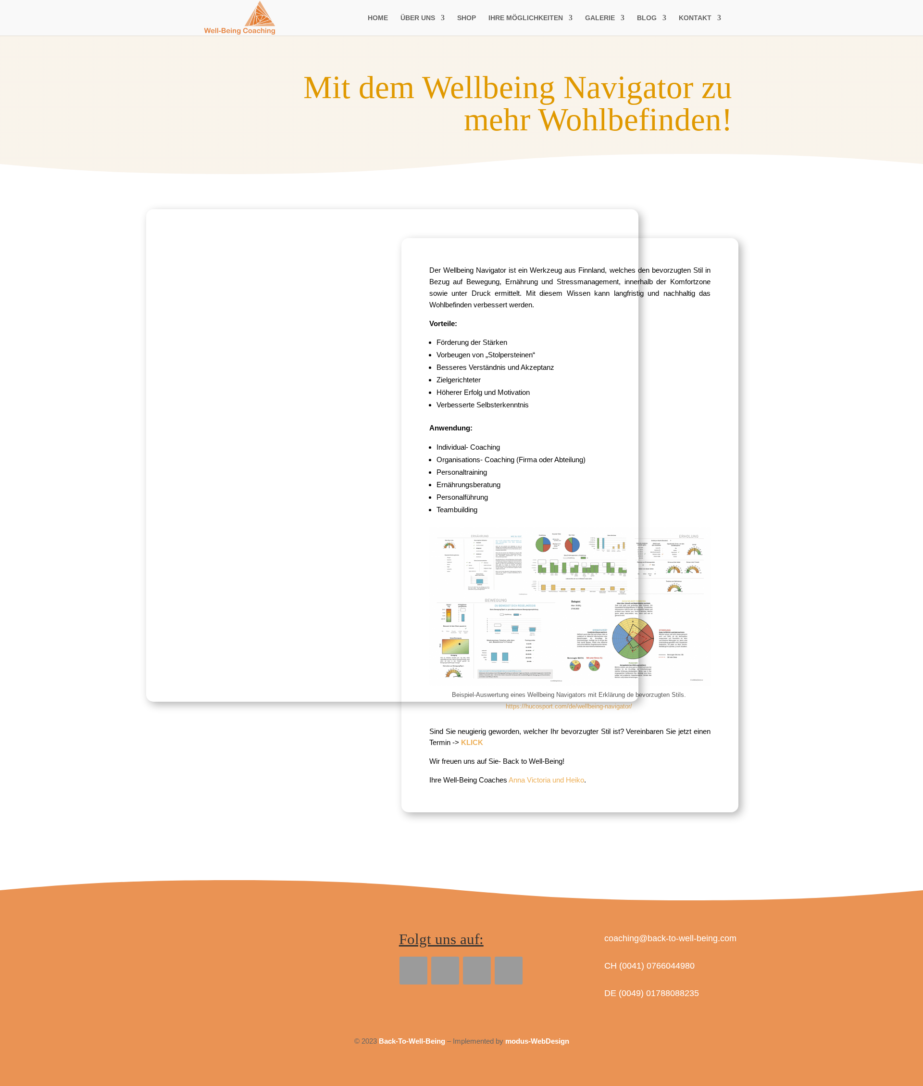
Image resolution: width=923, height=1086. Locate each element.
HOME (378, 18)
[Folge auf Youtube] (477, 971)
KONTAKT (695, 18)
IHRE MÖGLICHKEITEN (525, 18)
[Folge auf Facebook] (413, 971)
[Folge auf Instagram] (509, 971)
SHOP (466, 18)
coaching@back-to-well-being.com (670, 938)
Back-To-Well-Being (412, 1041)
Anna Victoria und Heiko (546, 780)
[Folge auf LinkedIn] (445, 971)
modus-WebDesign (537, 1041)
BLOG (647, 18)
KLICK (472, 742)
